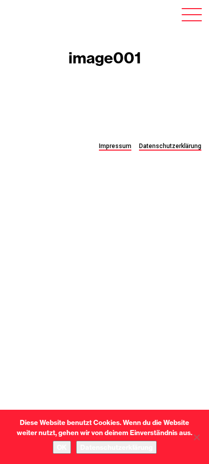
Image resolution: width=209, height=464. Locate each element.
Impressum (115, 146)
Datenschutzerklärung (170, 146)
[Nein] (196, 437)
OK (62, 447)
